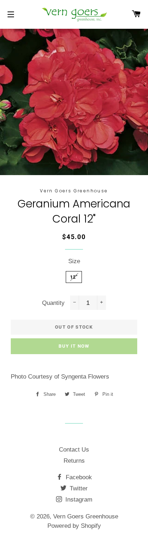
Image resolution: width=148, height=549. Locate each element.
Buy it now (74, 346)
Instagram (78, 499)
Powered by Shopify (74, 525)
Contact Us (74, 449)
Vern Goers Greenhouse (85, 516)
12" (74, 277)
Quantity (53, 302)
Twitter (78, 488)
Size (74, 261)
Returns (74, 460)
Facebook (78, 477)
